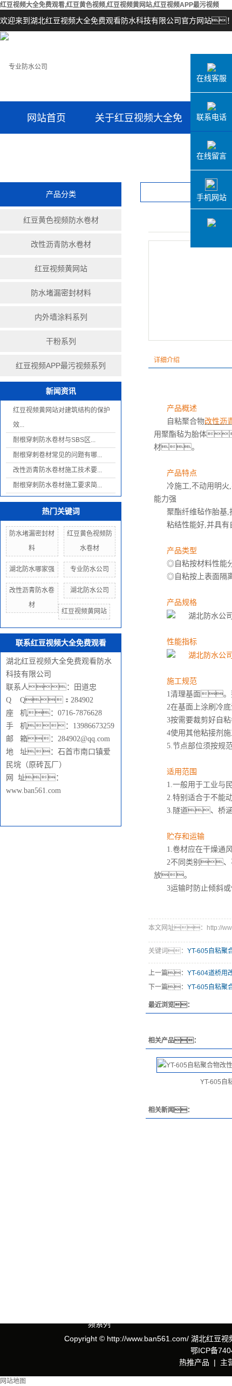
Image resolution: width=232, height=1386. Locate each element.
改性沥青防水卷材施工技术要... (57, 470)
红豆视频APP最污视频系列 (61, 365)
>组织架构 (17, 1252)
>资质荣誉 (17, 1236)
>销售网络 (17, 1268)
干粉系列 (61, 341)
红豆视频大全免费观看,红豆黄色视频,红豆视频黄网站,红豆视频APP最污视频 (109, 5)
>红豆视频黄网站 (116, 1243)
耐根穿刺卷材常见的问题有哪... (57, 455)
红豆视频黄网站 (61, 268)
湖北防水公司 (89, 590)
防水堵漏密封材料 (61, 292)
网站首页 (46, 118)
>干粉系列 (105, 1292)
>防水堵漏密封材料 (120, 1260)
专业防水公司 (89, 569)
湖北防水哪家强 (31, 569)
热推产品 (194, 1362)
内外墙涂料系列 (61, 317)
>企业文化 (17, 1220)
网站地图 (13, 1381)
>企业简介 (17, 1203)
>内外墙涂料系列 (116, 1276)
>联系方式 (214, 1203)
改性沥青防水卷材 (61, 244)
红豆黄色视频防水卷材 (61, 220)
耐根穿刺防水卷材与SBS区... (54, 440)
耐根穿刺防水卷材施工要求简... (57, 485)
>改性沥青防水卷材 (120, 1227)
